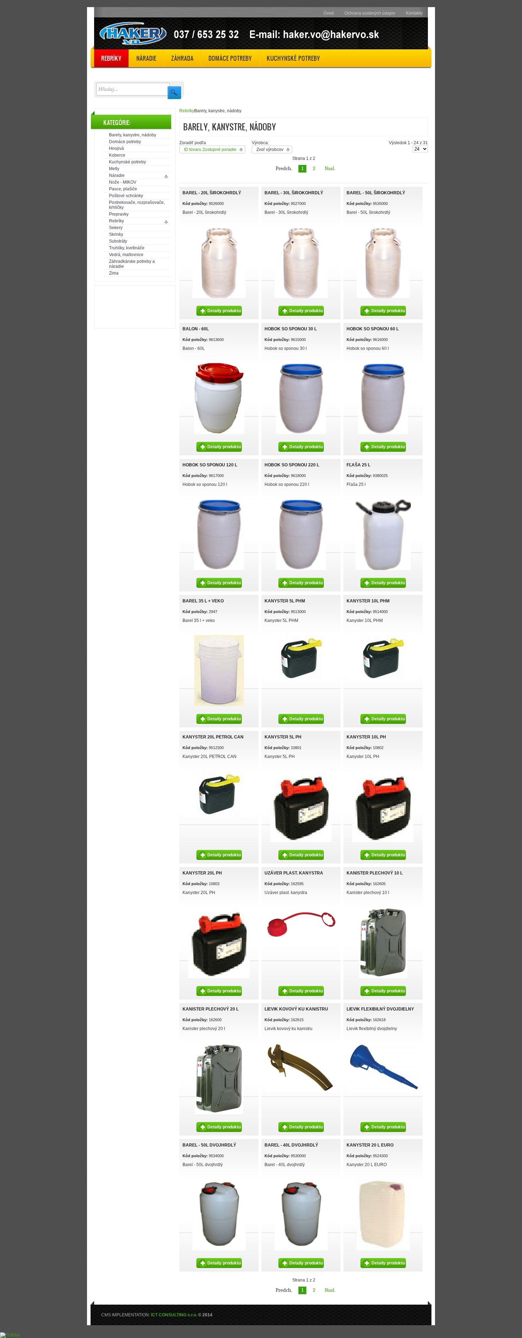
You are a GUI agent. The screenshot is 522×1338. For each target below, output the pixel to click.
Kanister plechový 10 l (375, 873)
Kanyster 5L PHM (285, 600)
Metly (114, 168)
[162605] (383, 908)
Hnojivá (116, 148)
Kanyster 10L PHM (368, 600)
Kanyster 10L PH (366, 737)
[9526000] (219, 228)
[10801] (300, 772)
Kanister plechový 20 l (211, 1009)
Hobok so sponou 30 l (291, 328)
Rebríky (116, 220)
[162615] (301, 1044)
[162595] (301, 908)
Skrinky (116, 234)
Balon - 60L (196, 328)
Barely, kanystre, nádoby (132, 134)
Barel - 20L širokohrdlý (212, 192)
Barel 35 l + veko (203, 600)
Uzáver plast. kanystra (294, 873)
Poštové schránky (126, 195)
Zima (114, 273)
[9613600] (219, 364)
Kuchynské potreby (127, 161)
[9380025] (383, 500)
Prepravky (119, 214)
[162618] (383, 1044)
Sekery (116, 227)
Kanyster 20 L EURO (370, 1145)
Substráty (118, 241)
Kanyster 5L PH (283, 737)
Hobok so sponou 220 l (292, 464)
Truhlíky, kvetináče (127, 247)
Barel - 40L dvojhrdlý (291, 1145)
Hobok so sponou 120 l (210, 464)
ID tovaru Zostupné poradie (210, 149)
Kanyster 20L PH (202, 873)
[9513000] (301, 636)
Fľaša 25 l (358, 464)
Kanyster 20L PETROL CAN (213, 737)
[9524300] (383, 1180)
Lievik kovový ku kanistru (296, 1009)
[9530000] (219, 1180)
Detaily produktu (224, 310)
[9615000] (301, 364)
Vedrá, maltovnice (126, 254)
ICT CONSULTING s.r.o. (174, 1314)
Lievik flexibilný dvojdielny (380, 1009)
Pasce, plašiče (123, 188)
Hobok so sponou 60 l (373, 328)
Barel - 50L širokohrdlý (376, 192)
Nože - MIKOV (122, 182)
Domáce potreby (125, 141)
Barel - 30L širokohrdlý (294, 192)
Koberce (117, 155)
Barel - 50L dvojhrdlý (209, 1145)
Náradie (117, 175)
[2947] (219, 636)
